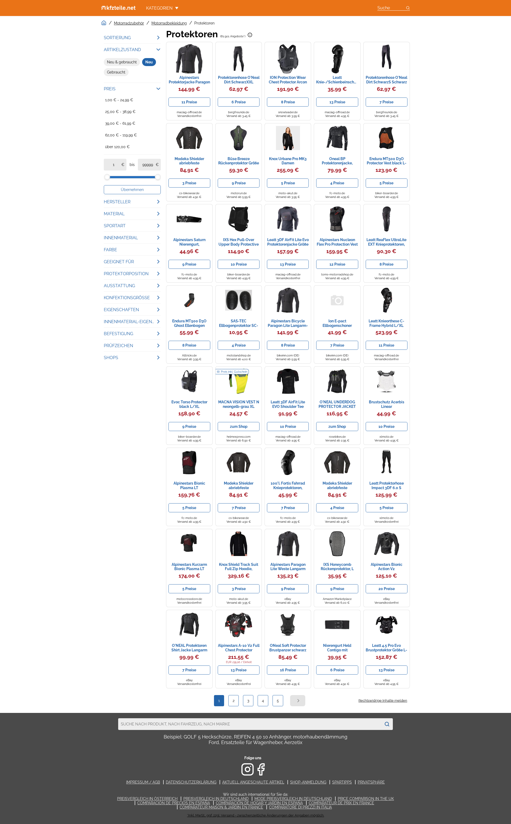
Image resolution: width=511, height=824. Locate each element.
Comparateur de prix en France (341, 803)
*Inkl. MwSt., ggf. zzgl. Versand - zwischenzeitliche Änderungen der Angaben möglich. (255, 815)
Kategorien (159, 8)
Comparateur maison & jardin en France (221, 807)
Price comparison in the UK (366, 799)
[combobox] (249, 724)
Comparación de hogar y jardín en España (259, 803)
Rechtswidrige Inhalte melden (382, 701)
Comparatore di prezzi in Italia (300, 807)
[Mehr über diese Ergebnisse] (250, 35)
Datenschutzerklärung (191, 782)
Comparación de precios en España (173, 803)
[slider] (107, 177)
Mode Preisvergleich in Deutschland (293, 799)
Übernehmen (132, 190)
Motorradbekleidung (169, 23)
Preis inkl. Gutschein (234, 372)
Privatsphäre (371, 782)
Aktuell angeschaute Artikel (253, 782)
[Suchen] (387, 724)
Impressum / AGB (143, 782)
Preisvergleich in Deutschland (216, 799)
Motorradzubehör (129, 23)
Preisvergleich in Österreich (147, 799)
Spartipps (342, 782)
